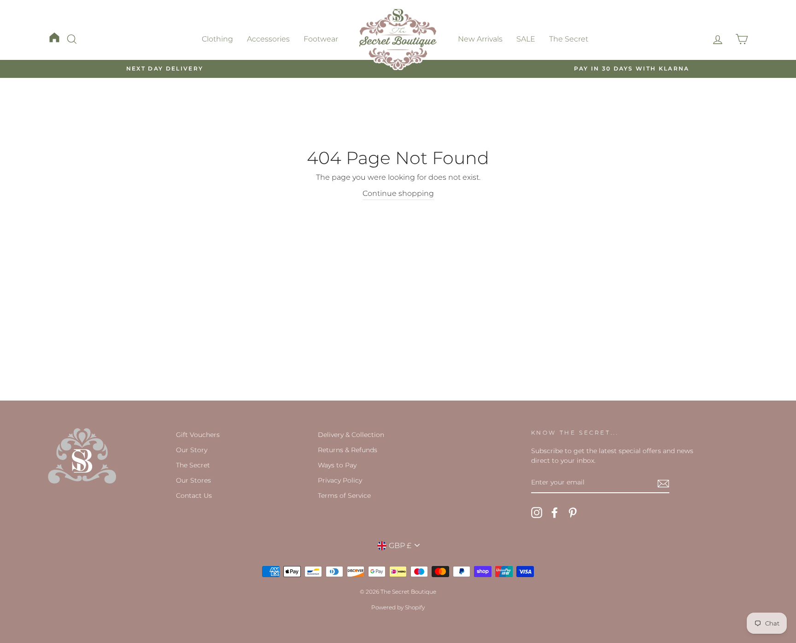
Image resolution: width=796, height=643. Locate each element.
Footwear (321, 39)
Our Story (191, 450)
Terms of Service (344, 495)
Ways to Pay (337, 465)
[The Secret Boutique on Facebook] (554, 512)
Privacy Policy (340, 480)
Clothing (217, 39)
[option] (164, 69)
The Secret (568, 39)
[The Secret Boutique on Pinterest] (572, 512)
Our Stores (193, 480)
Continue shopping (398, 193)
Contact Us (194, 495)
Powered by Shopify (398, 607)
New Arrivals (480, 39)
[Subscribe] (663, 483)
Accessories (268, 39)
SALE (525, 39)
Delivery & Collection (351, 434)
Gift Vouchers (198, 434)
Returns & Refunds (347, 450)
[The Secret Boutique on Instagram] (536, 512)
